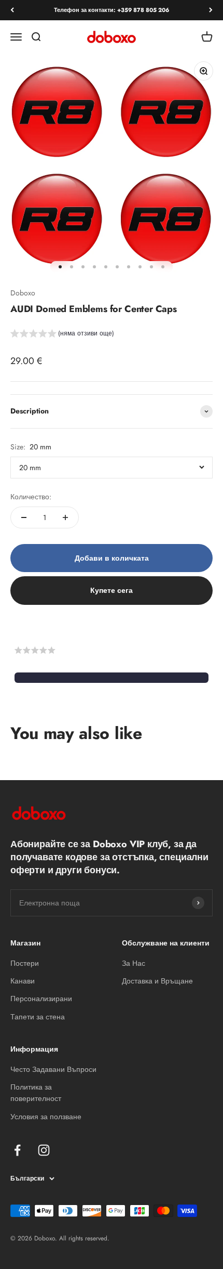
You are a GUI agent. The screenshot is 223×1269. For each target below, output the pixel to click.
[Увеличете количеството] (65, 517)
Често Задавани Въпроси (53, 1069)
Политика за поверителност (35, 1093)
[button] (62, 335)
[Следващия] (211, 10)
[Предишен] (12, 10)
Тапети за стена (37, 1017)
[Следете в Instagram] (44, 1150)
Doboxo (22, 293)
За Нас (133, 963)
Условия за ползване (45, 1116)
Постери (24, 963)
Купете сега (111, 590)
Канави (22, 981)
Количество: (30, 496)
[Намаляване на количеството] (24, 517)
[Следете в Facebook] (17, 1150)
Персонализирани (41, 998)
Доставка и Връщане (157, 981)
